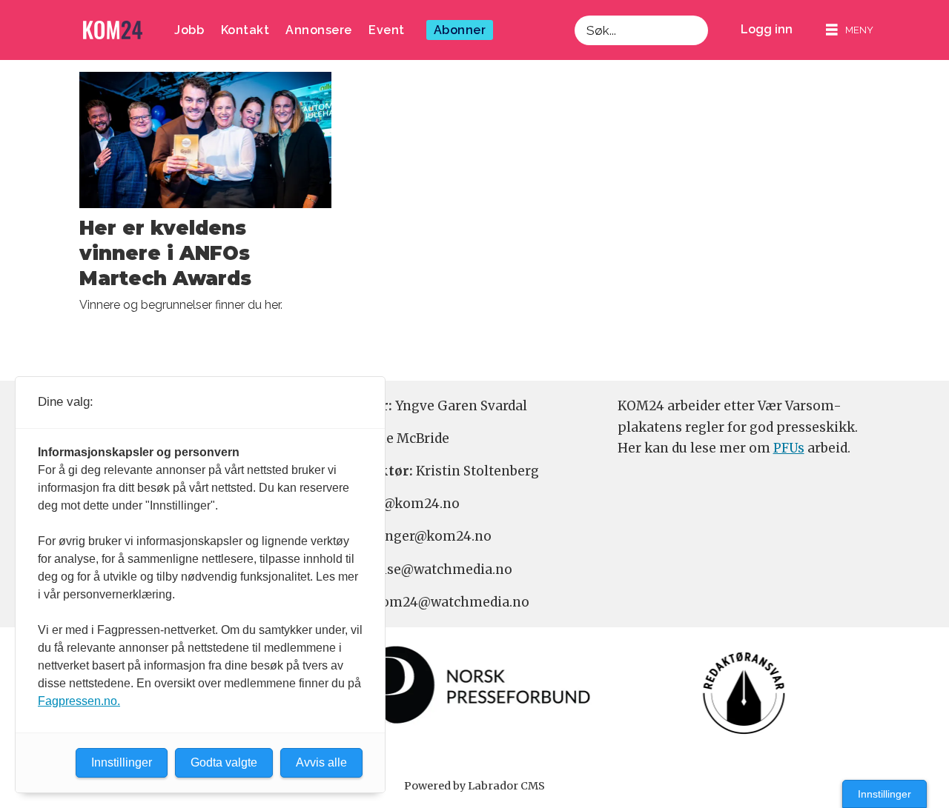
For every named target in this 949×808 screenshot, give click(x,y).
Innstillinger (884, 794)
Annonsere (318, 30)
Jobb (189, 30)
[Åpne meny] (849, 30)
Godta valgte (224, 762)
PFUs (788, 448)
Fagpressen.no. (79, 701)
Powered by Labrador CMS (474, 785)
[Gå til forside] (112, 30)
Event (386, 30)
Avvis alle (321, 762)
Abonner (460, 30)
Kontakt (245, 30)
